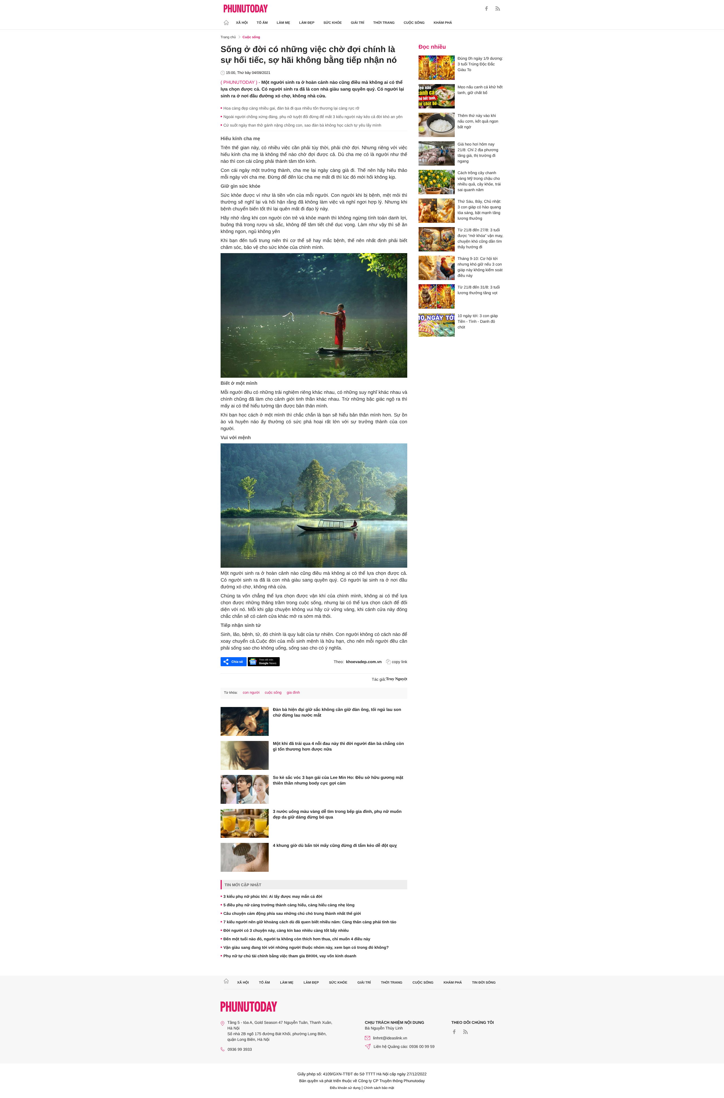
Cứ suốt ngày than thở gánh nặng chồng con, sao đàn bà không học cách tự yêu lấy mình (302, 125)
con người (251, 692)
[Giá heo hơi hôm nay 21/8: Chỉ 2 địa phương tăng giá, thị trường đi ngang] (437, 153)
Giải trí (357, 23)
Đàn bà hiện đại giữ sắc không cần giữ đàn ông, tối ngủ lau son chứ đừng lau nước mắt (337, 712)
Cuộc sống (414, 23)
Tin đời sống (484, 982)
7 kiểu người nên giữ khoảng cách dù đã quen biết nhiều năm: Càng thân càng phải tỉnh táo (309, 922)
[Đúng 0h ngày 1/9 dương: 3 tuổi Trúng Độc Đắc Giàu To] (437, 67)
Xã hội (242, 23)
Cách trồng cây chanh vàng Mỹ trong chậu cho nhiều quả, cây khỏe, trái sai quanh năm (479, 181)
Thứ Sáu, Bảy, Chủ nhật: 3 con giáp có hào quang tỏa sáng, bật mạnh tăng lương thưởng (479, 210)
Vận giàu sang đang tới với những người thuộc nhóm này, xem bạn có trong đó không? (306, 947)
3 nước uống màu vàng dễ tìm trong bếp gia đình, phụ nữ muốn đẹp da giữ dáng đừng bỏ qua (337, 814)
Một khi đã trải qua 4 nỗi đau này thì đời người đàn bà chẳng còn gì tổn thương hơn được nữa (338, 746)
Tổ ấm (262, 23)
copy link (399, 661)
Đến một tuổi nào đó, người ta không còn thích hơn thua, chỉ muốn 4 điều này (296, 939)
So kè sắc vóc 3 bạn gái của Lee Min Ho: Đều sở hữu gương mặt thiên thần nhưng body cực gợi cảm (338, 780)
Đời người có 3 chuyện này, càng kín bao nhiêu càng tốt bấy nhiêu (286, 930)
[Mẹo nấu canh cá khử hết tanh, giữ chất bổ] (437, 96)
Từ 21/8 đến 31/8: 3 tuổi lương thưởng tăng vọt (479, 290)
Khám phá (443, 23)
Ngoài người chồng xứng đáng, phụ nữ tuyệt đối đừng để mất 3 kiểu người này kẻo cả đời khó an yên (312, 116)
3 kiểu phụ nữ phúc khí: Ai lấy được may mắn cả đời (272, 896)
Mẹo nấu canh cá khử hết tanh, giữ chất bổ (480, 90)
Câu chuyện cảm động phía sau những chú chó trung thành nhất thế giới (292, 913)
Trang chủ (228, 37)
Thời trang (384, 23)
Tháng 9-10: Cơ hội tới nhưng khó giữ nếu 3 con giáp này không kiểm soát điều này (480, 267)
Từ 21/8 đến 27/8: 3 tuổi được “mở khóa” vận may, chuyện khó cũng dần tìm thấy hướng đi (480, 238)
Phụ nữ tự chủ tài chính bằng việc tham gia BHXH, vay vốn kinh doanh (289, 956)
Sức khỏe (333, 23)
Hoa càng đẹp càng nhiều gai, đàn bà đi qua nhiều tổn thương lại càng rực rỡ (291, 108)
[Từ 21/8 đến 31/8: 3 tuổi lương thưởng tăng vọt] (437, 296)
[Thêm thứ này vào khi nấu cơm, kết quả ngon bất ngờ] (437, 125)
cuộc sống (273, 692)
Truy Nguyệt (396, 679)
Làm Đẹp (306, 23)
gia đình (293, 692)
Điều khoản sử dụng (345, 1088)
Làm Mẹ (283, 23)
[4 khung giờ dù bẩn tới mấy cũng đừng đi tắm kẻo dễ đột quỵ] (245, 857)
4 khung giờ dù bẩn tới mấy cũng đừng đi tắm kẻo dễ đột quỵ (335, 845)
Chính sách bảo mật (379, 1088)
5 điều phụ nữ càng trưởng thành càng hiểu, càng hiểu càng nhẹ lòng (288, 905)
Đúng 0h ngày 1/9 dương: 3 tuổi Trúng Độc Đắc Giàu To (480, 64)
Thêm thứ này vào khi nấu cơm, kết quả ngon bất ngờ (478, 121)
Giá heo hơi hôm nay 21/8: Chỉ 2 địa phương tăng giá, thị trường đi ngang (478, 152)
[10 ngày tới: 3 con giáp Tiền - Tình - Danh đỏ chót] (437, 325)
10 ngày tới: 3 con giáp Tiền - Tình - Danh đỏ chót (478, 321)
